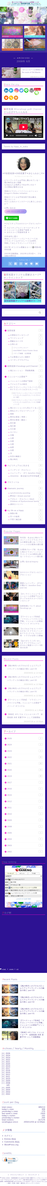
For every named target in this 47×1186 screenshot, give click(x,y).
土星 (25, 438)
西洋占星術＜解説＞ (25, 420)
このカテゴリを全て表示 (23, 899)
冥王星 (25, 423)
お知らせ (25, 344)
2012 (24, 801)
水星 (25, 450)
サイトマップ (32, 1174)
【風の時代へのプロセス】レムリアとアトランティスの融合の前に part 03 (24, 667)
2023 (24, 751)
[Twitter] (21, 90)
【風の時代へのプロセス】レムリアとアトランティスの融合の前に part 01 (24, 690)
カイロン (25, 432)
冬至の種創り (25, 456)
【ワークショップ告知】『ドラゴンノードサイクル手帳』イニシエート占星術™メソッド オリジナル (24, 703)
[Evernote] (36, 93)
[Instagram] (16, 90)
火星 (25, 444)
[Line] (26, 90)
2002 (24, 852)
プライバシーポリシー (17, 1174)
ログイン (8, 1136)
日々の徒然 (25, 516)
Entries (10, 1139)
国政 (25, 414)
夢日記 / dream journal (25, 496)
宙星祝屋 (24, 330)
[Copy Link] (11, 98)
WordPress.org (11, 1145)
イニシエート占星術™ (24, 377)
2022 (24, 757)
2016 (24, 789)
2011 (24, 808)
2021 (24, 764)
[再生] (7, 135)
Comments (11, 1142)
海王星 (25, 426)
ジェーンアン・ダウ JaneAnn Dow (25, 473)
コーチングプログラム (25, 360)
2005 (24, 833)
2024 (24, 745)
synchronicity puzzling (25, 493)
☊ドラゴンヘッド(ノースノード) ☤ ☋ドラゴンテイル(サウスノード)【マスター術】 (27, 395)
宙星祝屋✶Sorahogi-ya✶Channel (24, 366)
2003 (24, 845)
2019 (24, 776)
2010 (24, 814)
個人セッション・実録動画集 (25, 370)
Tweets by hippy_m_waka (16, 146)
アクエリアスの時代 (25, 384)
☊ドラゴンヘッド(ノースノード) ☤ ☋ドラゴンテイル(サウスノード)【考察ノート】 (27, 402)
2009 (24, 820)
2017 (24, 782)
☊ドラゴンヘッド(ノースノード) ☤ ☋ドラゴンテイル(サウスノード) (25, 388)
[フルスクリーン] (40, 135)
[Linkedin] (6, 90)
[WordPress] (31, 90)
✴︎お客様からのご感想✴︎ (25, 357)
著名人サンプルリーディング (25, 411)
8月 (8, 1085)
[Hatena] (11, 90)
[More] (16, 98)
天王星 (25, 429)
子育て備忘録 (25, 519)
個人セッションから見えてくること (25, 408)
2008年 (11, 969)
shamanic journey (24, 488)
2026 (24, 738)
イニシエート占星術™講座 (25, 381)
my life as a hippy (24, 510)
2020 (24, 770)
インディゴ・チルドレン (25, 470)
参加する (39, 901)
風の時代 (25, 459)
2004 (24, 839)
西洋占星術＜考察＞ (25, 417)
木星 (25, 441)
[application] (23, 127)
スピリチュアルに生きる (24, 465)
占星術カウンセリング (25, 335)
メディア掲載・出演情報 (22, 353)
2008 (24, 826)
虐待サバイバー (25, 504)
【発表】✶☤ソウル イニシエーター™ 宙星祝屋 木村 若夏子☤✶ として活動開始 (25, 715)
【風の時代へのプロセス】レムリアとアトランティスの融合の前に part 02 (24, 678)
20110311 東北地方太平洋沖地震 (25, 476)
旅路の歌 (25, 513)
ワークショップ (25, 338)
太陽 (25, 435)
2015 (24, 795)
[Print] (6, 98)
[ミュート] (36, 135)
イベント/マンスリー (20, 348)
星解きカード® (25, 341)
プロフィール (24, 482)
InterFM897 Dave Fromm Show (25, 350)
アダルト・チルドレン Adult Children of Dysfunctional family (25, 500)
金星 (25, 447)
